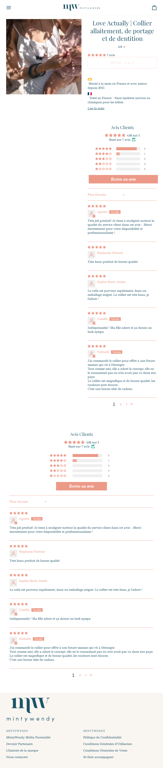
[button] (97, 54)
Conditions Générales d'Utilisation (107, 743)
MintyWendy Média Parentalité (28, 737)
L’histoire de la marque (22, 750)
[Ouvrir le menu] (12, 7)
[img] (97, 206)
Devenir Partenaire (19, 743)
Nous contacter (17, 756)
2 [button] (121, 404)
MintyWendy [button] (17, 731)
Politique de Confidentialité (102, 737)
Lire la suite (96, 108)
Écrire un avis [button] (123, 179)
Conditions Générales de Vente (105, 750)
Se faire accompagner (98, 756)
